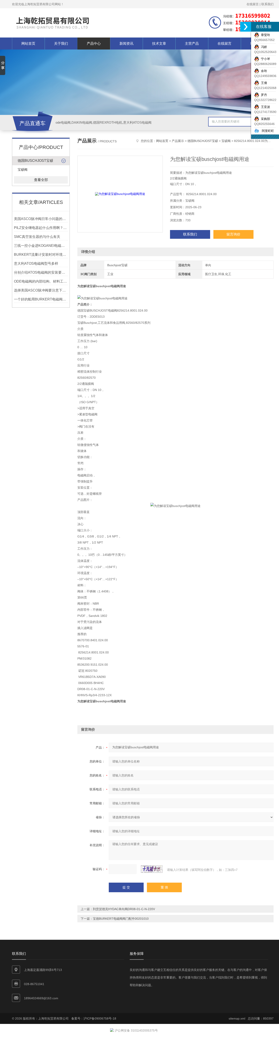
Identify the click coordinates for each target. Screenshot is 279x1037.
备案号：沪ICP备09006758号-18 (93, 1018)
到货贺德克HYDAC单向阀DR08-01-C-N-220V (124, 909)
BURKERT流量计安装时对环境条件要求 (41, 254)
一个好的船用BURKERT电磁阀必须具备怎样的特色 (41, 299)
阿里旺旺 (266, 131)
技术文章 (159, 43)
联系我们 (267, 4)
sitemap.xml (237, 1018)
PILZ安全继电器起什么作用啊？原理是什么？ (41, 228)
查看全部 (41, 180)
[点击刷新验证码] (152, 869)
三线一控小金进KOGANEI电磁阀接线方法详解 (41, 245)
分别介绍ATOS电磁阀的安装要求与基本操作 (41, 272)
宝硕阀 (22, 169)
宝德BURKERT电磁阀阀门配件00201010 (121, 918)
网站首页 (28, 43)
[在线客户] (245, 27)
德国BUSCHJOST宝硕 (35, 160)
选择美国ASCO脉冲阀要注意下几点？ (41, 290)
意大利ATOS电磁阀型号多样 (36, 263)
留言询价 (233, 234)
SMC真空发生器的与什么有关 (37, 237)
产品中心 (94, 43)
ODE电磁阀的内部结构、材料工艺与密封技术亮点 (41, 281)
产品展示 (178, 141)
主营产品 (192, 43)
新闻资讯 (126, 43)
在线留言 (253, 4)
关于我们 (61, 43)
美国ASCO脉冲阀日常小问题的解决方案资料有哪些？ (41, 219)
